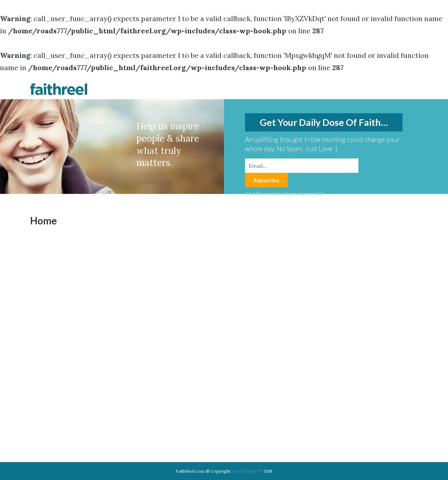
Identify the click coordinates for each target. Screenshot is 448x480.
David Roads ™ (246, 471)
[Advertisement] (365, 320)
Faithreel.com (59, 89)
